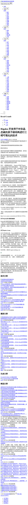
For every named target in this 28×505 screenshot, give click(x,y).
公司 (8, 36)
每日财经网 (7, 494)
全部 (5, 10)
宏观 (8, 86)
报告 (8, 62)
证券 (5, 27)
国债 (8, 18)
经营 (8, 63)
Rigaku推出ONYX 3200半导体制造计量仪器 (12, 301)
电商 (8, 98)
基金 (8, 20)
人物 (8, 77)
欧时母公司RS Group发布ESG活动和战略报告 (12, 410)
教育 (8, 88)
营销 (8, 68)
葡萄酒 (8, 103)
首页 (5, 6)
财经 (5, 9)
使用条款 (6, 499)
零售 (8, 100)
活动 (8, 60)
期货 (8, 17)
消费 (5, 93)
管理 (5, 57)
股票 (8, 33)
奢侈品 (8, 101)
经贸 (8, 81)
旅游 (8, 104)
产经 (5, 39)
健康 (8, 54)
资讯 (5, 73)
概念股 (8, 35)
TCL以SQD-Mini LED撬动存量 (9, 377)
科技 (8, 45)
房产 (8, 42)
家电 (8, 107)
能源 (8, 51)
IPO (8, 32)
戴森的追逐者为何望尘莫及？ (8, 485)
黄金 (8, 23)
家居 (8, 109)
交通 (8, 53)
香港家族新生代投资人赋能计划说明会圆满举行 (13, 318)
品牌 (8, 97)
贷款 (8, 24)
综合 (8, 78)
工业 (8, 47)
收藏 (8, 21)
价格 (8, 106)
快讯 (8, 91)
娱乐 (8, 80)
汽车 (8, 43)
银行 (8, 12)
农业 (8, 50)
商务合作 (6, 501)
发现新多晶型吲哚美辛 (7, 281)
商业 (8, 48)
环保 (8, 71)
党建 (8, 89)
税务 (8, 66)
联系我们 (6, 503)
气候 (8, 83)
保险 (8, 13)
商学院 (8, 65)
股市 (8, 30)
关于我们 (6, 498)
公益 (8, 69)
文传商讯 (5, 139)
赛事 (8, 85)
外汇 (8, 15)
